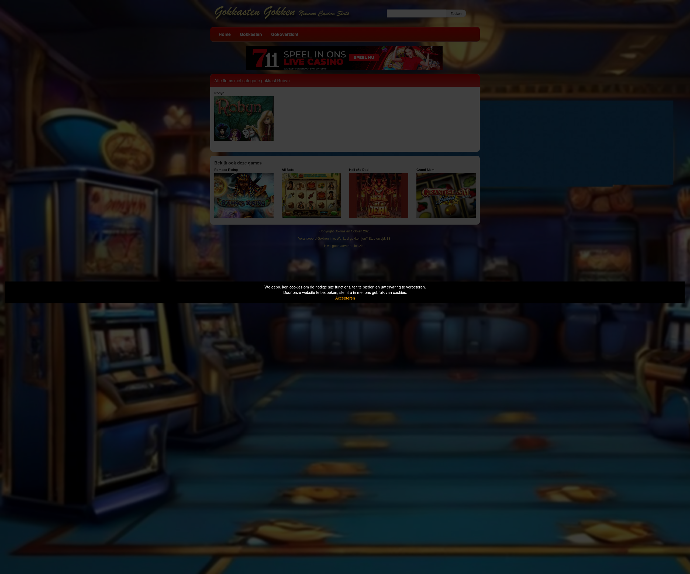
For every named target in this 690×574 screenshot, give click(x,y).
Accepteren (345, 298)
